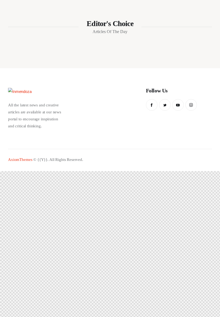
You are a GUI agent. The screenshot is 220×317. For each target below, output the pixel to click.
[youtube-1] (178, 105)
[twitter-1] (165, 105)
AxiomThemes (20, 159)
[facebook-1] (151, 105)
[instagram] (191, 105)
